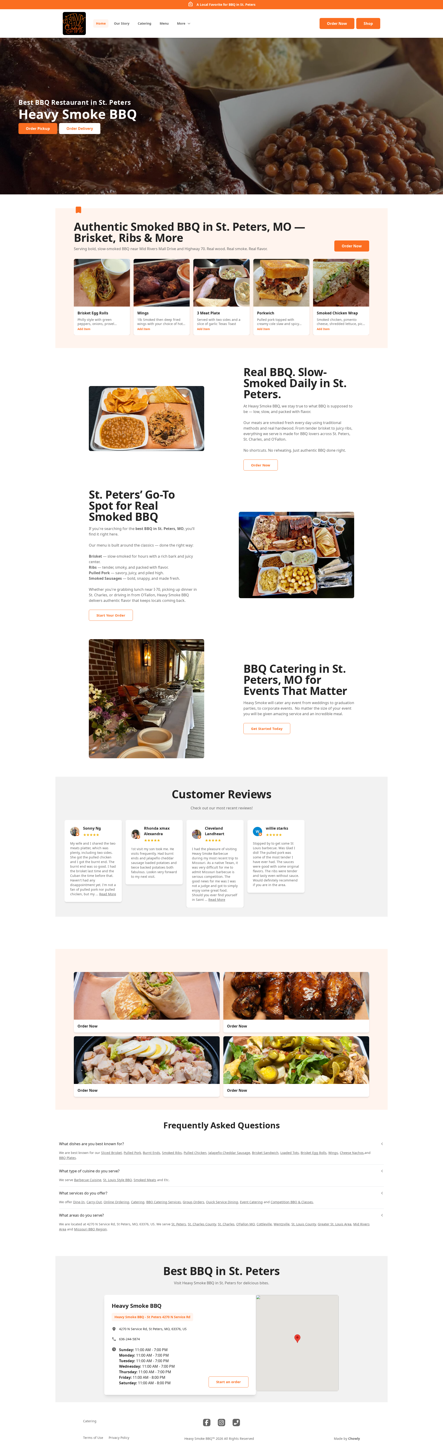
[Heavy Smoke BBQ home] (74, 23)
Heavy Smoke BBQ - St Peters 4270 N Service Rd (152, 1317)
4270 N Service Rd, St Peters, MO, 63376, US (153, 1329)
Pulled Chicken (195, 1152)
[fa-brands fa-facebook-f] (206, 1422)
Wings (333, 1152)
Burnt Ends (151, 1152)
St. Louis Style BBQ (117, 1180)
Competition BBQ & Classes (292, 1202)
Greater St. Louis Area (334, 1224)
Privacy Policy (119, 1437)
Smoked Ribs (172, 1152)
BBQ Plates (67, 1158)
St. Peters (178, 1224)
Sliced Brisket (111, 1152)
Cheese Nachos (352, 1152)
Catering (137, 1202)
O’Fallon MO (245, 1224)
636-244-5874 (129, 1339)
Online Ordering (116, 1202)
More (181, 23)
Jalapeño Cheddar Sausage (229, 1152)
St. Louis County (303, 1224)
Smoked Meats (145, 1180)
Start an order (228, 1381)
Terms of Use (93, 1437)
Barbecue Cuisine (87, 1180)
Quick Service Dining (222, 1202)
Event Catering (251, 1202)
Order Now (337, 23)
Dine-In (79, 1202)
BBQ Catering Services (163, 1202)
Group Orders (193, 1202)
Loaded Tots (289, 1152)
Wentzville (282, 1224)
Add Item (84, 329)
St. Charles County (202, 1224)
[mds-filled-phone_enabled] (236, 1422)
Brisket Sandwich (265, 1152)
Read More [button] (107, 894)
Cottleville (264, 1224)
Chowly (354, 1438)
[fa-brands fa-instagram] (221, 1422)
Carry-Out (94, 1202)
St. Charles (226, 1224)
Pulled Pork (132, 1152)
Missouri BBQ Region (90, 1229)
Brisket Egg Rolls (313, 1152)
